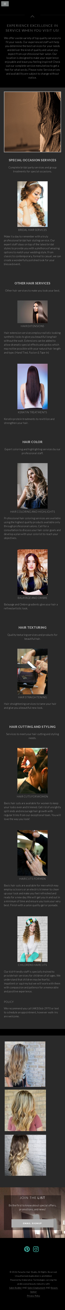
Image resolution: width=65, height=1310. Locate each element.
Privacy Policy (33, 1295)
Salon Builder (15, 1287)
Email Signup (32, 1223)
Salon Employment (36, 1287)
